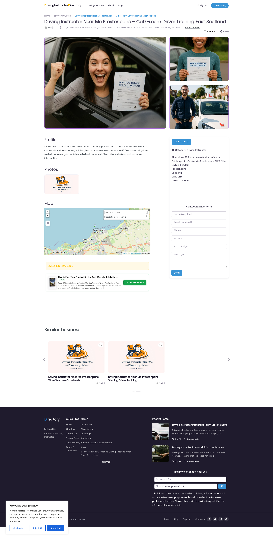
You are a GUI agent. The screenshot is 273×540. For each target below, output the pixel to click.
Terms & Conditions (71, 449)
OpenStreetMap (135, 253)
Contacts (200, 519)
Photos (51, 169)
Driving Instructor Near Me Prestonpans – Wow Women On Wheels (74, 378)
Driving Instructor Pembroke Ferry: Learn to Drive (199, 425)
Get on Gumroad (136, 282)
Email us (51, 429)
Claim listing (87, 429)
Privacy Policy (72, 438)
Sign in (203, 5)
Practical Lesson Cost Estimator (96, 442)
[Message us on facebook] (226, 519)
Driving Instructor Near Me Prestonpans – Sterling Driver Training (134, 378)
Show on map (192, 27)
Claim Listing (181, 141)
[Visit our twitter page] (215, 519)
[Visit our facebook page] (209, 519)
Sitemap (106, 461)
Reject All (37, 528)
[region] (37, 517)
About (167, 519)
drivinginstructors (62, 15)
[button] (44, 359)
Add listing (221, 5)
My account (87, 424)
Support (187, 519)
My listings (86, 433)
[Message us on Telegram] (220, 519)
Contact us (71, 433)
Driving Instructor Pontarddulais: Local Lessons (198, 447)
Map (48, 203)
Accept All (56, 528)
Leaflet (125, 253)
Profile (50, 139)
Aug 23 (178, 439)
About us (70, 429)
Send (177, 272)
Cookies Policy (73, 442)
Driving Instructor (196, 150)
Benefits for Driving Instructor (53, 435)
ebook (111, 5)
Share (226, 31)
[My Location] (125, 217)
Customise (18, 528)
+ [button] (47, 211)
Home (47, 15)
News (83, 447)
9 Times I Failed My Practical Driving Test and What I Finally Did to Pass (106, 453)
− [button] (47, 215)
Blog (120, 5)
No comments (193, 439)
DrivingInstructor (96, 5)
